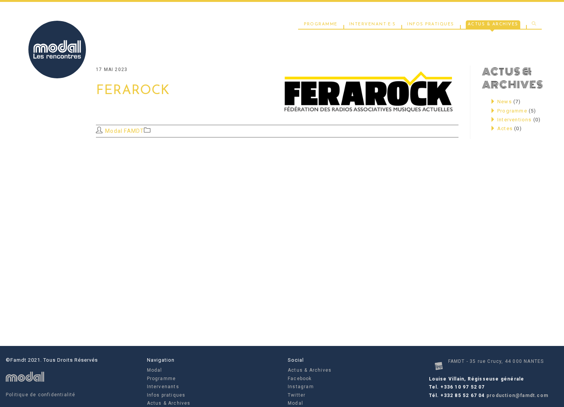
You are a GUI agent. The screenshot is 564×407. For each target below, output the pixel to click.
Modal (154, 370)
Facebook (300, 378)
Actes (505, 128)
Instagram (301, 386)
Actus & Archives (169, 403)
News (504, 101)
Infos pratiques (166, 395)
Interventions (514, 119)
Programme (512, 111)
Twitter (296, 395)
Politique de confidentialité (41, 394)
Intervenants (163, 386)
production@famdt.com (517, 395)
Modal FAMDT (124, 131)
